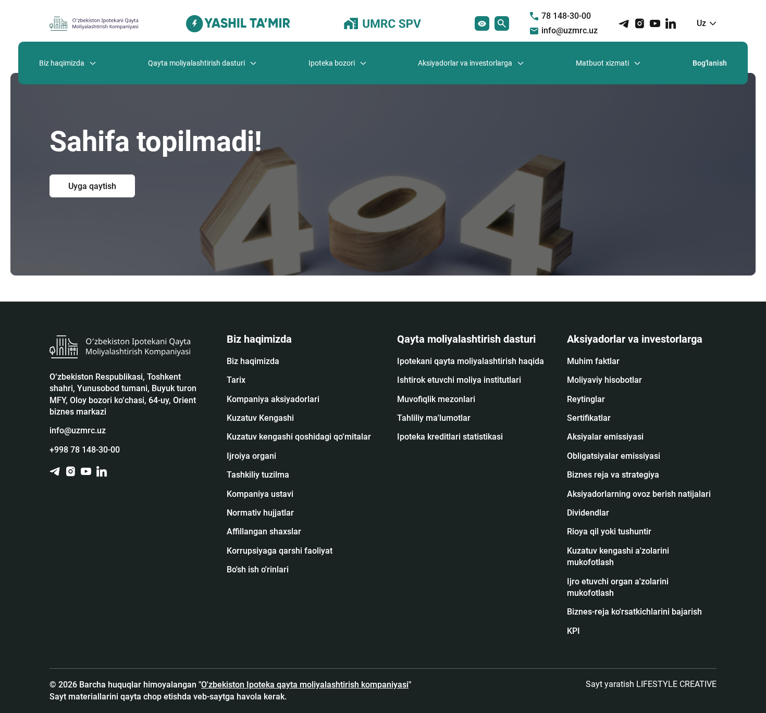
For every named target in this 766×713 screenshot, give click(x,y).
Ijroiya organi (251, 456)
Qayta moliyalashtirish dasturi (196, 63)
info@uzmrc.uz (569, 30)
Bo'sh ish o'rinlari (258, 569)
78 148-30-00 (566, 16)
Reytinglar (586, 399)
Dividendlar (588, 513)
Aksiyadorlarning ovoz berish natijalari (639, 494)
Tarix (236, 380)
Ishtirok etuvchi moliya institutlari (459, 380)
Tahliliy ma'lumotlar (434, 418)
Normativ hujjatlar (260, 513)
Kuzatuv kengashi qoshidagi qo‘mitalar (299, 437)
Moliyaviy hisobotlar (604, 380)
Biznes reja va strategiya (613, 475)
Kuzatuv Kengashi (260, 418)
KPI (573, 631)
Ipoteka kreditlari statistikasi (450, 437)
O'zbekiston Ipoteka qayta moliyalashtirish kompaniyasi (305, 685)
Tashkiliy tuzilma (258, 475)
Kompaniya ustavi (260, 494)
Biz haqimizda (61, 63)
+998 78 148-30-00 (85, 450)
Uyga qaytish (92, 186)
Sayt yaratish (651, 684)
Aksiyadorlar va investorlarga (465, 63)
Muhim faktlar (593, 361)
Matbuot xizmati (602, 63)
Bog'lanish (710, 63)
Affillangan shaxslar (264, 531)
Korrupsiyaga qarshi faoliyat (279, 551)
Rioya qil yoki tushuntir (609, 531)
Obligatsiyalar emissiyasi (613, 456)
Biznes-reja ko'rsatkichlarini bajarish (634, 612)
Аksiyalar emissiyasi (605, 437)
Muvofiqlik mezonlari (436, 399)
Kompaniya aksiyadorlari (273, 399)
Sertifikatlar (589, 418)
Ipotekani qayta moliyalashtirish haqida (470, 361)
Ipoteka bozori (331, 63)
